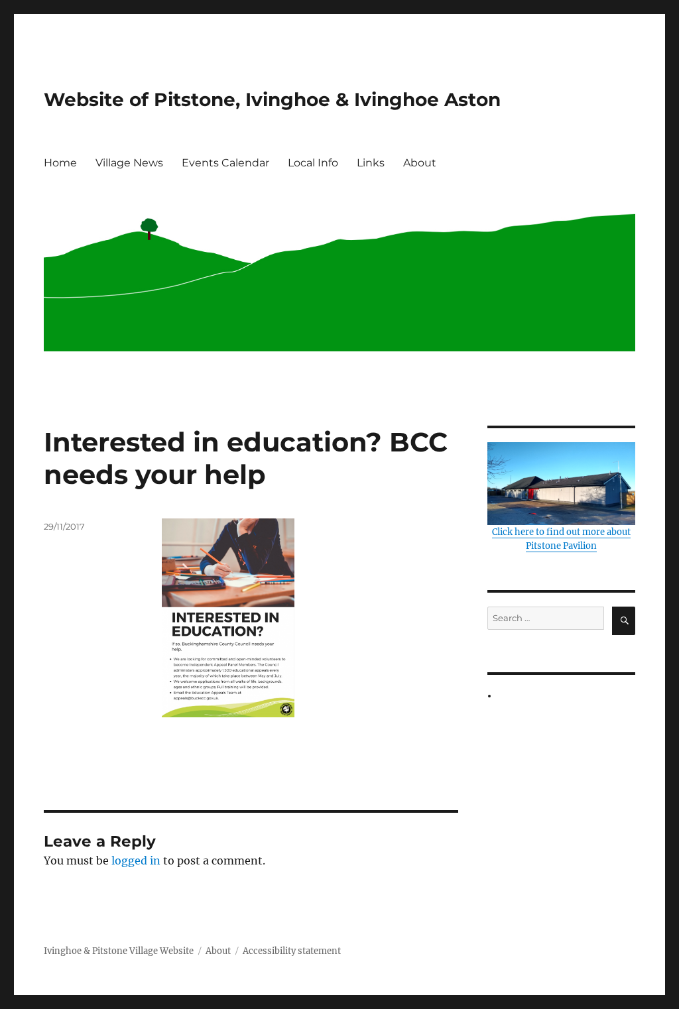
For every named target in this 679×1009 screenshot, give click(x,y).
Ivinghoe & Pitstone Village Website (119, 951)
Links (371, 162)
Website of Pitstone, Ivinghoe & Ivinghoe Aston (272, 99)
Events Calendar (225, 162)
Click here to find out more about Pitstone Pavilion (561, 539)
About (419, 162)
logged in (135, 860)
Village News (129, 162)
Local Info (313, 162)
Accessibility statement (292, 951)
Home (60, 162)
